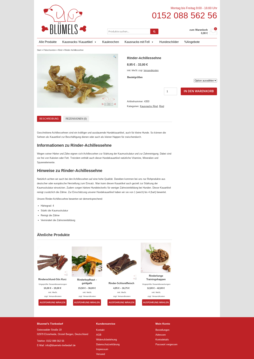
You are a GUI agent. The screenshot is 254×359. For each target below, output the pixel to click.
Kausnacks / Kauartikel (77, 42)
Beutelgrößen (135, 77)
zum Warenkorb (198, 30)
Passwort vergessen (166, 344)
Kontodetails (162, 339)
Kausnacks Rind (149, 106)
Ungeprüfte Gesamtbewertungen (53, 284)
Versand (100, 354)
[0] (213, 33)
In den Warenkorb (199, 91)
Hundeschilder (169, 42)
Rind (60, 50)
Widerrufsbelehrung (106, 339)
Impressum (102, 349)
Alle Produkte (48, 42)
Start (39, 50)
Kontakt (100, 330)
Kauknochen (110, 42)
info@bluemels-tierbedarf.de (60, 345)
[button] (114, 57)
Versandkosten (151, 70)
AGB (98, 334)
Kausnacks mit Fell (137, 42)
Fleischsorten (50, 50)
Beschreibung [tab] (49, 118)
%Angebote (192, 42)
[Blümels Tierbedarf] (64, 19)
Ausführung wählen (52, 302)
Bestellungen (162, 330)
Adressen (160, 334)
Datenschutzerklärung (108, 344)
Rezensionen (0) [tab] (76, 118)
